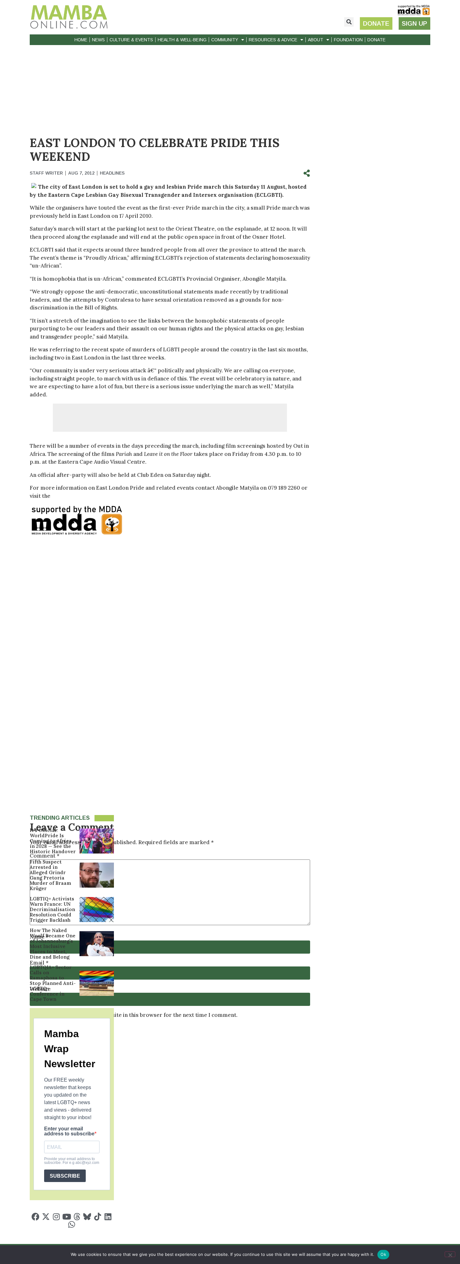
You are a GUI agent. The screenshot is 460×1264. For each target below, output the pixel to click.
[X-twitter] (46, 1217)
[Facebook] (35, 1217)
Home (80, 39)
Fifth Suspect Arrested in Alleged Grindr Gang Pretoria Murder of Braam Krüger (50, 875)
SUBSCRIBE (65, 1176)
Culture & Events (131, 39)
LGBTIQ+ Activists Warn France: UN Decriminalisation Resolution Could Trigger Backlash (52, 909)
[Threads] (77, 1217)
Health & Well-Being (182, 39)
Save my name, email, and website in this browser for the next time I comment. (136, 1015)
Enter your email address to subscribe (69, 1131)
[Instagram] (56, 1217)
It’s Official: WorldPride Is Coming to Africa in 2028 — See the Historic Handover (53, 841)
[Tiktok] (97, 1217)
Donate (376, 39)
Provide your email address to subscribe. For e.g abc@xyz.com (71, 1161)
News (98, 39)
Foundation (348, 39)
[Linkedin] (108, 1217)
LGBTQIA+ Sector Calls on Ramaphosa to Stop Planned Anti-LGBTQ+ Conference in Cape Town (53, 983)
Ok (383, 1254)
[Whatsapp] (72, 1224)
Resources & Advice (273, 39)
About (315, 39)
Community (224, 39)
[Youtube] (66, 1217)
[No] (450, 1254)
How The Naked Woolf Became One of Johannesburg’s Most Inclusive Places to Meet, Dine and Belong (52, 944)
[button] (349, 22)
